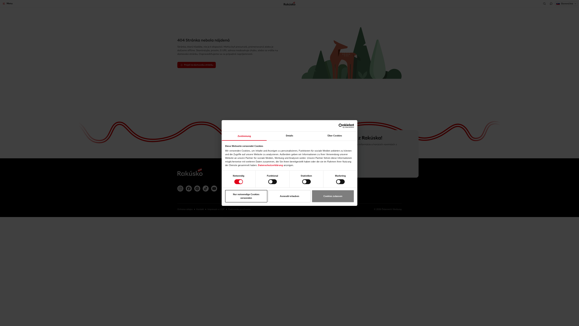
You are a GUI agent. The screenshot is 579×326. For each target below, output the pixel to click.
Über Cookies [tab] (334, 135)
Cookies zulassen (332, 196)
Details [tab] (289, 135)
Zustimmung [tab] (244, 136)
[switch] (272, 181)
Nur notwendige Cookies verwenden (246, 196)
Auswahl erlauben (289, 196)
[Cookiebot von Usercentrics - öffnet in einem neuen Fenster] (341, 125)
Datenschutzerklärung (270, 165)
